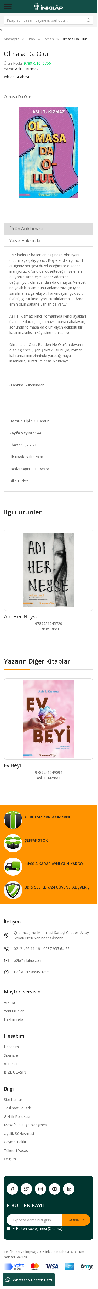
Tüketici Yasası (16, 1150)
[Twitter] (26, 1189)
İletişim (10, 1158)
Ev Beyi (12, 765)
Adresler (11, 1063)
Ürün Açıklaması (26, 229)
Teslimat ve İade (18, 1107)
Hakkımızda (13, 1019)
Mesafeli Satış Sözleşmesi (26, 1124)
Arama (9, 1002)
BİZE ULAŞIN (15, 1072)
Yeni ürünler (14, 1010)
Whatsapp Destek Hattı (32, 1280)
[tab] (48, 228)
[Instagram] (40, 1189)
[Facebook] (12, 1189)
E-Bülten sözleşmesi (30, 1228)
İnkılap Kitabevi (16, 76)
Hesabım (11, 1046)
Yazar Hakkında (24, 241)
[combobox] (48, 20)
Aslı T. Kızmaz (26, 68)
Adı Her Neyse (21, 616)
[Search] (88, 20)
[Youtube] (54, 1189)
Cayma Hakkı (15, 1141)
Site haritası (14, 1099)
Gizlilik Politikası (17, 1116)
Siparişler (11, 1055)
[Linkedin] (68, 1189)
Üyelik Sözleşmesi (19, 1133)
